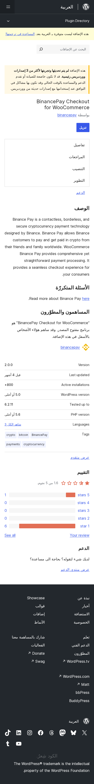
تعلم (86, 637)
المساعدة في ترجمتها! (20, 34)
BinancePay (39, 435)
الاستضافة (81, 614)
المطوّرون (81, 653)
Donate (36, 653)
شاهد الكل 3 (13, 424)
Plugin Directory (77, 21)
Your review (79, 535)
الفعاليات (38, 645)
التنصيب (78, 168)
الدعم (80, 192)
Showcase (36, 598)
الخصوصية (81, 622)
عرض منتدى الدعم (75, 569)
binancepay (67, 115)
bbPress (82, 692)
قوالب (40, 606)
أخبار (85, 606)
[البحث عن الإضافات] (41, 49)
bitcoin (23, 435)
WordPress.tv (75, 661)
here (85, 298)
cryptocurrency (34, 444)
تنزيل (82, 127)
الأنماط (39, 622)
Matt (83, 684)
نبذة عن (83, 598)
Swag (38, 661)
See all (10, 535)
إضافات (39, 614)
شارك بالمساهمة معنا (28, 637)
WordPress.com (73, 676)
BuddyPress (79, 700)
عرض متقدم (79, 457)
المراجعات (77, 157)
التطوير (79, 180)
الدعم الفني (80, 645)
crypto (10, 435)
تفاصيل (79, 145)
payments (13, 444)
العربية (74, 721)
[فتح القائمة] (7, 7)
